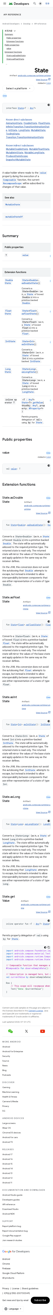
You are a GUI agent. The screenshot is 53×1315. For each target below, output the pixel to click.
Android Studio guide (12, 1195)
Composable (9, 179)
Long (32, 369)
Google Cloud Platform (13, 1273)
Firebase (6, 1268)
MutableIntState (14, 152)
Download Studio (10, 1209)
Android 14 (7, 1168)
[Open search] (35, 3)
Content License (35, 1010)
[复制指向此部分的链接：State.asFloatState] (12, 602)
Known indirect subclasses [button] (28, 152)
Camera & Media (10, 1101)
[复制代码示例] (48, 947)
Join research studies (12, 1240)
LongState (24, 130)
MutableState (38, 130)
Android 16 (7, 1159)
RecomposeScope (12, 183)
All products (8, 1278)
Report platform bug (11, 1226)
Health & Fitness (9, 1096)
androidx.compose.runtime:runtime (34, 75)
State (21, 108)
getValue (38, 402)
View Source (41, 79)
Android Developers (10, 24)
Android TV (7, 1142)
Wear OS (6, 1128)
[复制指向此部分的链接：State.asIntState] (12, 701)
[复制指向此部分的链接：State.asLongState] (12, 801)
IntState (12, 130)
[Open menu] (5, 3)
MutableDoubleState (17, 149)
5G (3, 1111)
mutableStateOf (14, 216)
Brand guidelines (30, 1288)
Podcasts (6, 1075)
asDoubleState (30, 283)
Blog (4, 1070)
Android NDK (8, 1213)
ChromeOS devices (11, 1132)
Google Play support (11, 1235)
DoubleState (30, 123)
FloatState (44, 123)
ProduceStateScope (17, 156)
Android (6, 1046)
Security (6, 1056)
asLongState (28, 372)
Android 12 (7, 1178)
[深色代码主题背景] (48, 105)
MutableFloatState (39, 149)
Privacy (5, 1106)
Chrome (6, 1263)
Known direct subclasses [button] (28, 128)
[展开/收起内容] (14, 31)
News (5, 1065)
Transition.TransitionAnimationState (25, 137)
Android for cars (10, 1137)
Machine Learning (10, 1092)
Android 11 (7, 1182)
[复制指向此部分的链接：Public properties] (36, 440)
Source (5, 1061)
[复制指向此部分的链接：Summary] (21, 236)
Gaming (6, 1087)
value (43, 172)
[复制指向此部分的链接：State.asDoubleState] (12, 502)
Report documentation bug (15, 1231)
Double (33, 280)
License (15, 1288)
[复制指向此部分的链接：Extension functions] (39, 485)
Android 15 (7, 1163)
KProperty (34, 408)
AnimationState (14, 123)
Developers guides (11, 1199)
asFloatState (29, 313)
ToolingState (13, 133)
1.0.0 (48, 83)
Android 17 (7, 1154)
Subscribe (40, 1300)
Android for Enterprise (12, 1051)
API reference (12, 14)
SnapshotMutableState (18, 159)
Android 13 (7, 1173)
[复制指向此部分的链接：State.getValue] (12, 901)
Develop (26, 24)
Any (31, 108)
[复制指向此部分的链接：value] (12, 453)
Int (31, 341)
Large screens (8, 1123)
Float (33, 310)
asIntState (28, 344)
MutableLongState (34, 152)
